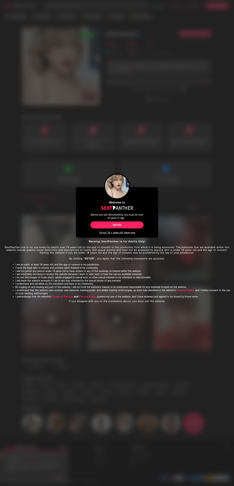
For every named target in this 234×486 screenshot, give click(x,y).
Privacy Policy (87, 296)
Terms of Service (62, 296)
